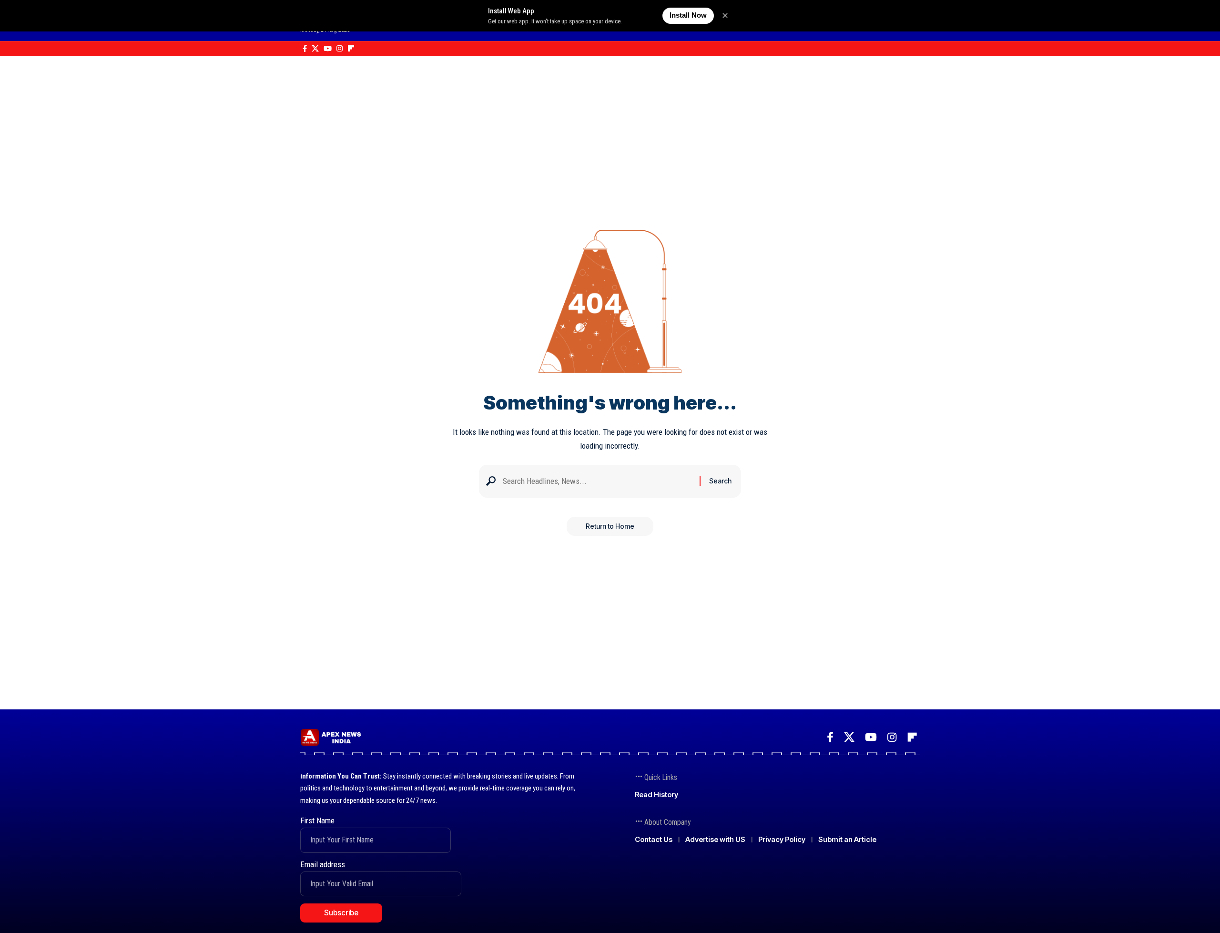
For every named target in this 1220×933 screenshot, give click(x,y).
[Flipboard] (351, 48)
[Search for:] (598, 481)
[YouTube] (327, 48)
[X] (315, 48)
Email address (322, 864)
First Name (317, 820)
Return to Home (610, 526)
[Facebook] (304, 48)
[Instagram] (339, 48)
